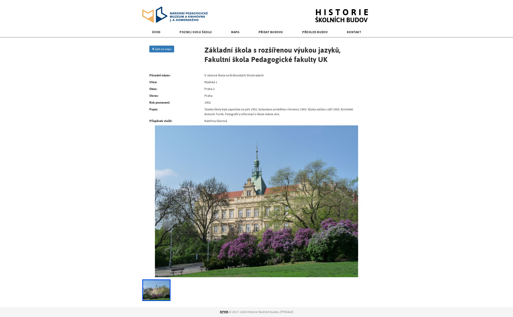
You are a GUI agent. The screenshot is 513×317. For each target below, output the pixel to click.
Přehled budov (315, 32)
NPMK (224, 312)
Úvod (156, 32)
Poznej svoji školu (196, 32)
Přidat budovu (271, 32)
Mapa (235, 32)
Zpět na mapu (163, 49)
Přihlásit (286, 312)
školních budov (343, 12)
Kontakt (354, 32)
